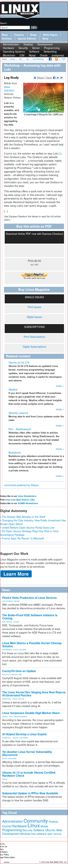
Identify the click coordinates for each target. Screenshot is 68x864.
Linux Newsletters (27, 496)
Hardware (19, 825)
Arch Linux (6, 674)
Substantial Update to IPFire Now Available (30, 793)
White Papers (50, 34)
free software (38, 834)
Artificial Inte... (7, 699)
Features (19, 34)
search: (3, 23)
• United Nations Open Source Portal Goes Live (27, 527)
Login (63, 59)
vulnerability (23, 738)
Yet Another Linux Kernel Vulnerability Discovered (27, 753)
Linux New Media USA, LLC (56, 862)
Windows (25, 834)
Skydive (13, 389)
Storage (17, 601)
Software (34, 51)
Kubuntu (10, 622)
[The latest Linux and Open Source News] (56, 59)
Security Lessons (18, 413)
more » (60, 386)
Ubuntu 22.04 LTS (19, 362)
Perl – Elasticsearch (20, 429)
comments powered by (21, 485)
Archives (7, 38)
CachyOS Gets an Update (19, 671)
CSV (22, 55)
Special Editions (27, 38)
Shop (45, 38)
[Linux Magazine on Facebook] (50, 59)
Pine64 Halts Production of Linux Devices (29, 598)
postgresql (58, 55)
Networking (50, 51)
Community (36, 820)
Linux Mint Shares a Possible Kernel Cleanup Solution (31, 644)
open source (54, 834)
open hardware (7, 601)
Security (21, 699)
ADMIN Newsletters (28, 503)
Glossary (6, 862)
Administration (7, 649)
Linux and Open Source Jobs (20, 499)
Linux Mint (22, 649)
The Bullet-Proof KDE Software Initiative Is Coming (29, 616)
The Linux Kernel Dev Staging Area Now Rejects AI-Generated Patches (34, 693)
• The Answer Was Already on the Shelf (22, 517)
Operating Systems (14, 51)
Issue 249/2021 (9, 88)
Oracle (44, 55)
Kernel (15, 649)
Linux (11, 716)
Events (6, 826)
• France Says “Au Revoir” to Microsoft (22, 538)
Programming (12, 829)
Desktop (5, 716)
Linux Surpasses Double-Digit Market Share (31, 713)
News (5, 34)
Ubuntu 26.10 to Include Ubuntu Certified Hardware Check (28, 774)
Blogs (33, 34)
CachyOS (14, 674)
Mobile (44, 826)
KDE (3, 622)
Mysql (32, 55)
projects (16, 622)
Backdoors (15, 452)
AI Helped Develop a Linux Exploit (24, 734)
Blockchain (9, 55)
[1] (59, 153)
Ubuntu (4, 779)
